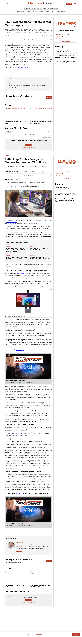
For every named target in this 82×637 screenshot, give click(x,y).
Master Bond (58, 36)
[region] (28, 135)
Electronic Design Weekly (38, 11)
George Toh (8, 171)
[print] (51, 39)
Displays (7, 18)
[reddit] (30, 39)
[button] (6, 4)
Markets (28, 11)
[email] (32, 39)
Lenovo (19, 171)
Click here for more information (20, 67)
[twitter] (28, 39)
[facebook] (24, 39)
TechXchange (20, 350)
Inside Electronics (60, 11)
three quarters (20, 273)
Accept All (76, 634)
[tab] (8, 132)
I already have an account (28, 147)
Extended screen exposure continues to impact (36, 388)
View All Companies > (66, 41)
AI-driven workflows (11, 222)
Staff (6, 35)
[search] (8, 4)
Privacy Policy (39, 634)
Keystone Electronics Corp (61, 34)
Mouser (57, 38)
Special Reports (50, 11)
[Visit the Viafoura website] (49, 137)
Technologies (20, 11)
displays (13, 232)
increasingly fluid (17, 433)
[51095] (28, 366)
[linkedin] (26, 39)
